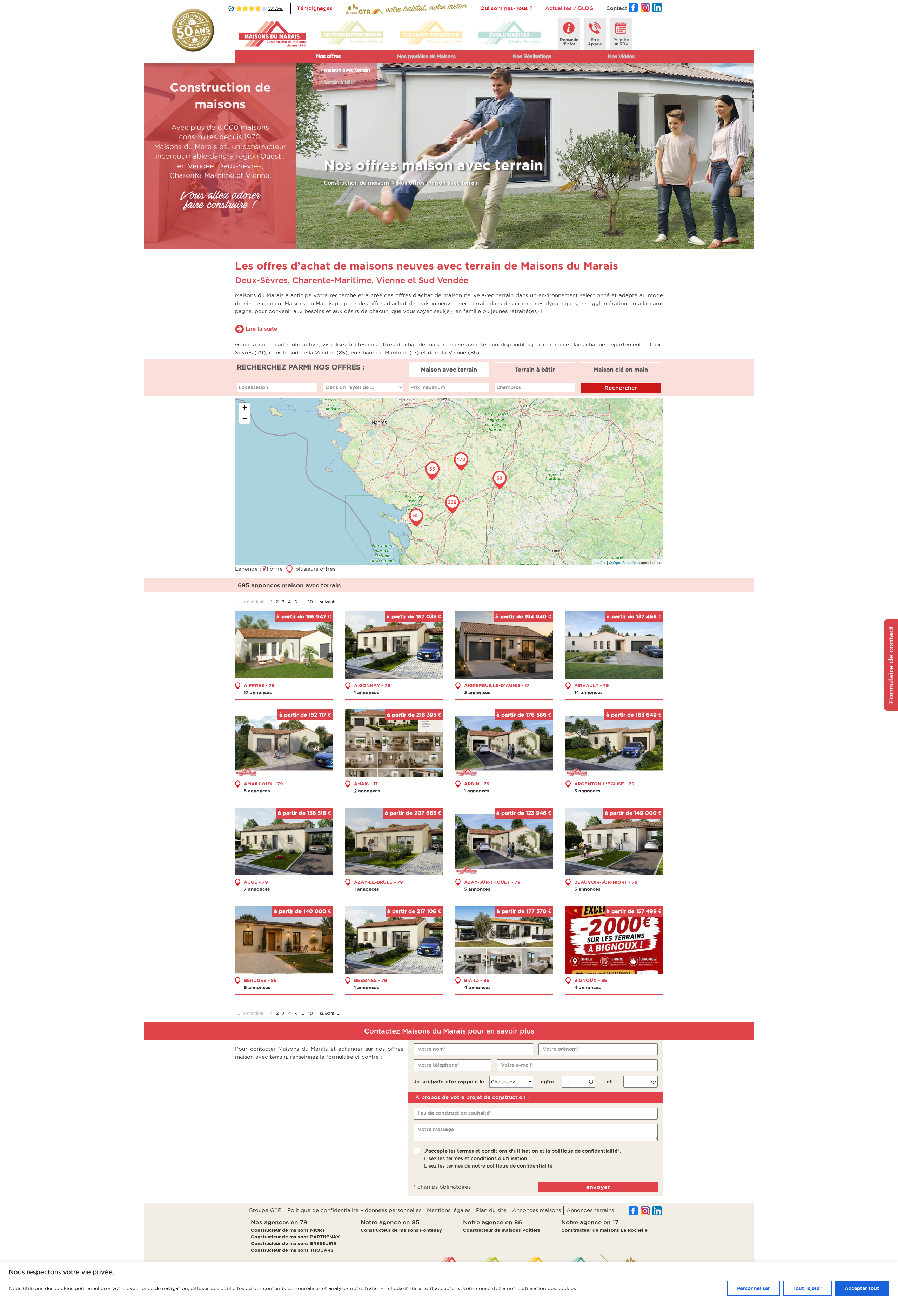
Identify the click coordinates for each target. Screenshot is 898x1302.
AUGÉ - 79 (256, 881)
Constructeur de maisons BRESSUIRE (293, 1243)
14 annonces (588, 692)
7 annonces (257, 888)
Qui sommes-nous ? (506, 8)
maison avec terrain (347, 70)
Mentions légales (448, 1210)
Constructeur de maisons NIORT (288, 1230)
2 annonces (367, 790)
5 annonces (257, 790)
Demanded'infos (569, 42)
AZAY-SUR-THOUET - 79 (492, 881)
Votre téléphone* (439, 1065)
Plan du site (491, 1210)
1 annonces (366, 692)
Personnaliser (753, 1288)
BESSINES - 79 (370, 980)
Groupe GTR (265, 1210)
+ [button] (244, 407)
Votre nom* (432, 1049)
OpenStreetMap (626, 562)
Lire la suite (261, 329)
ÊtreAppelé (595, 42)
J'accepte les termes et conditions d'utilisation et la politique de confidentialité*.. (522, 1158)
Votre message (436, 1129)
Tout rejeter (807, 1288)
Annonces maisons (536, 1210)
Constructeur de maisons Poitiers (501, 1230)
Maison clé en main (621, 369)
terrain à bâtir (339, 82)
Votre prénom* (561, 1049)
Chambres (508, 387)
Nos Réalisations (531, 56)
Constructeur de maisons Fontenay (401, 1230)
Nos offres (328, 56)
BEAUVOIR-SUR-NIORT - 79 (606, 881)
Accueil (355, 8)
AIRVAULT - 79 (591, 685)
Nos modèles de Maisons (426, 56)
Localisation (253, 387)
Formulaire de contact (891, 665)
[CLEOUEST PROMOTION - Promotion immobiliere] (431, 32)
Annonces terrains (590, 1210)
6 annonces (257, 987)
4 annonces (477, 987)
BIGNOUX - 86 (590, 980)
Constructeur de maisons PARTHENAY (295, 1236)
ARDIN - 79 (477, 783)
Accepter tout (862, 1288)
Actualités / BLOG (569, 8)
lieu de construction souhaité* (454, 1113)
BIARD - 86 (476, 980)
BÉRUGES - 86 (260, 980)
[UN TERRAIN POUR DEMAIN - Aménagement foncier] (352, 32)
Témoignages (315, 8)
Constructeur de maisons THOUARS (292, 1250)
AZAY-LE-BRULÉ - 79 (378, 881)
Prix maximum (427, 387)
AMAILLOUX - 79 (263, 783)
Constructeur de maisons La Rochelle (604, 1230)
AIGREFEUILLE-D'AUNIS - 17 (496, 685)
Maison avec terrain (449, 369)
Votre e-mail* (517, 1065)
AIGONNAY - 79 (372, 685)
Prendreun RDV (621, 42)
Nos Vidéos (621, 56)
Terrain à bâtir (535, 369)
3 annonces (477, 692)
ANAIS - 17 (366, 783)
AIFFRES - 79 (259, 685)
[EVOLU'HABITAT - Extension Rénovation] (509, 32)
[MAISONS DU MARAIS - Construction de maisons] (272, 34)
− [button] (244, 418)
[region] (449, 1282)
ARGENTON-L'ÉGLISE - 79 (604, 783)
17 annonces (258, 692)
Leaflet (600, 562)
